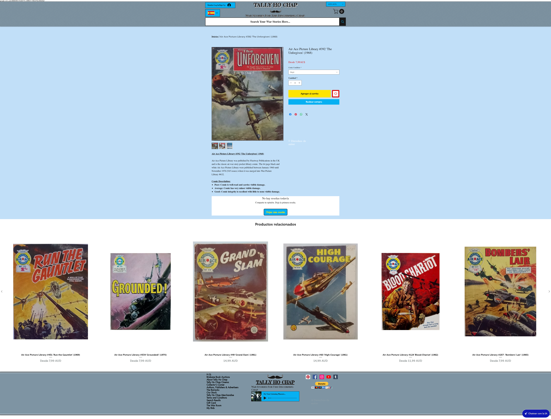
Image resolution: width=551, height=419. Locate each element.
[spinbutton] (295, 82)
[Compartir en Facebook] (290, 114)
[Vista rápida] (50, 291)
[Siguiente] (549, 291)
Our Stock (212, 392)
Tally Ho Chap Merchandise (220, 395)
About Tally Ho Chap (217, 379)
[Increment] (299, 82)
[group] (275, 298)
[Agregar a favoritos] (335, 94)
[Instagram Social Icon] (322, 377)
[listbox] (335, 4)
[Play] (265, 398)
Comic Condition (294, 67)
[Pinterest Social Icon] (308, 377)
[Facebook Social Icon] (315, 377)
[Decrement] (290, 82)
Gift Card (211, 403)
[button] (335, 4)
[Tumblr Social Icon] (335, 377)
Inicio (215, 36)
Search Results (214, 400)
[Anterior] (1, 291)
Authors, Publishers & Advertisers (222, 387)
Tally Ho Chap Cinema (218, 382)
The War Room (214, 405)
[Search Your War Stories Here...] (342, 22)
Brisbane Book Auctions (218, 377)
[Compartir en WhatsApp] (301, 114)
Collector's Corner (215, 385)
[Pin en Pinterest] (295, 114)
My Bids (211, 408)
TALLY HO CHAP (275, 5)
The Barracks (213, 390)
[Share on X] (306, 114)
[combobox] (313, 72)
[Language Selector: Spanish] (212, 13)
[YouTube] (328, 377)
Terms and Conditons (217, 397)
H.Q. (209, 374)
